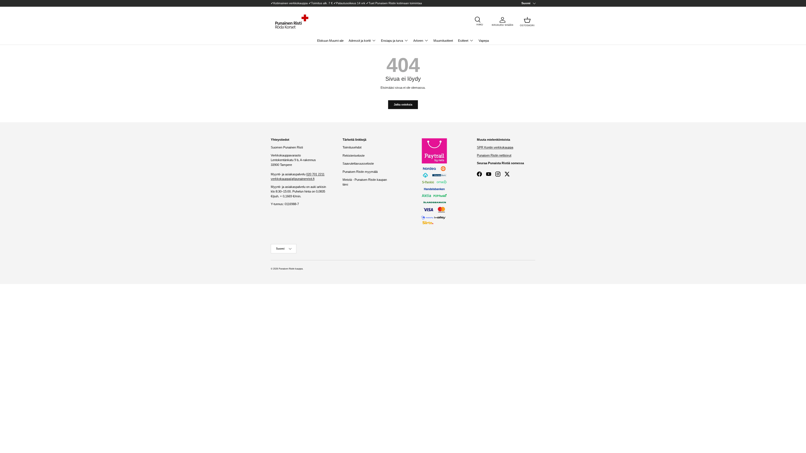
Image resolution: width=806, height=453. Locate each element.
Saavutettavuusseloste (358, 163)
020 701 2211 (315, 174)
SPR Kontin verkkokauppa (495, 147)
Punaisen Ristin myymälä (360, 171)
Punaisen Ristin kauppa (291, 268)
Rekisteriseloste (354, 155)
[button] (527, 21)
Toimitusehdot (352, 147)
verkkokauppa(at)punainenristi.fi (292, 179)
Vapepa (484, 40)
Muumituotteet (443, 40)
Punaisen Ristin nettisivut (494, 155)
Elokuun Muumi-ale (330, 40)
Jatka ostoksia (403, 104)
